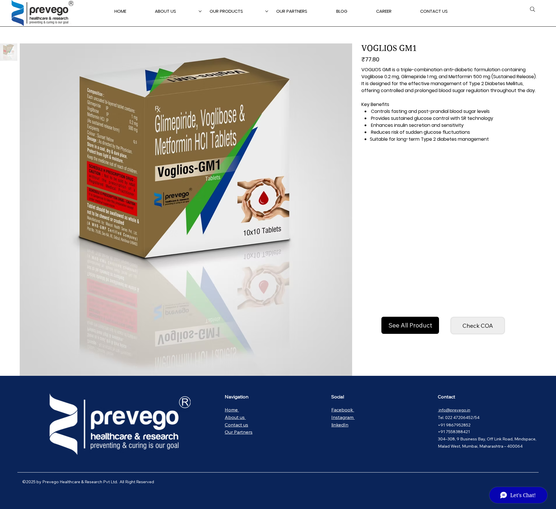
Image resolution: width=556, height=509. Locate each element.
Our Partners (239, 432)
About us (235, 417)
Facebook (342, 410)
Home (232, 410)
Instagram (343, 417)
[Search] (532, 9)
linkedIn (339, 425)
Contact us (236, 425)
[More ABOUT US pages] (200, 11)
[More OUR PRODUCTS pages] (266, 11)
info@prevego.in (454, 410)
